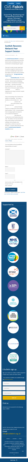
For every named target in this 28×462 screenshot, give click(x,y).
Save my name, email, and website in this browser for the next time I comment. (13, 183)
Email (6, 173)
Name (6, 166)
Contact (18, 3)
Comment (7, 149)
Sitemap (8, 438)
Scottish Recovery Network (12, 58)
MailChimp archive (8, 379)
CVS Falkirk (14, 7)
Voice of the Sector (18, 139)
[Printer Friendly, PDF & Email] (17, 136)
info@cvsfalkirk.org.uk (11, 433)
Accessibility (11, 3)
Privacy (20, 438)
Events (12, 139)
